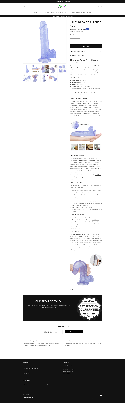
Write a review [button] (74, 332)
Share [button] (73, 289)
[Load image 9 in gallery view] (53, 78)
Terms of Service (26, 373)
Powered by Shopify (98, 398)
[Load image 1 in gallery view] (27, 69)
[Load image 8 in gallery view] (45, 78)
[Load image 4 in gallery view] (53, 69)
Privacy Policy (26, 371)
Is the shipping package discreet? (30, 368)
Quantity (72, 34)
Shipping (72, 31)
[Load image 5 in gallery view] (62, 69)
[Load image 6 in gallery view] (27, 78)
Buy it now (86, 46)
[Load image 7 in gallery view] (36, 78)
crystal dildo (95, 220)
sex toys (93, 74)
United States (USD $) (28, 397)
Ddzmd (94, 398)
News (24, 376)
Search (24, 366)
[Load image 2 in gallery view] (36, 69)
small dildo (98, 175)
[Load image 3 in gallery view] (45, 69)
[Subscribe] (47, 384)
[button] (24, 7)
